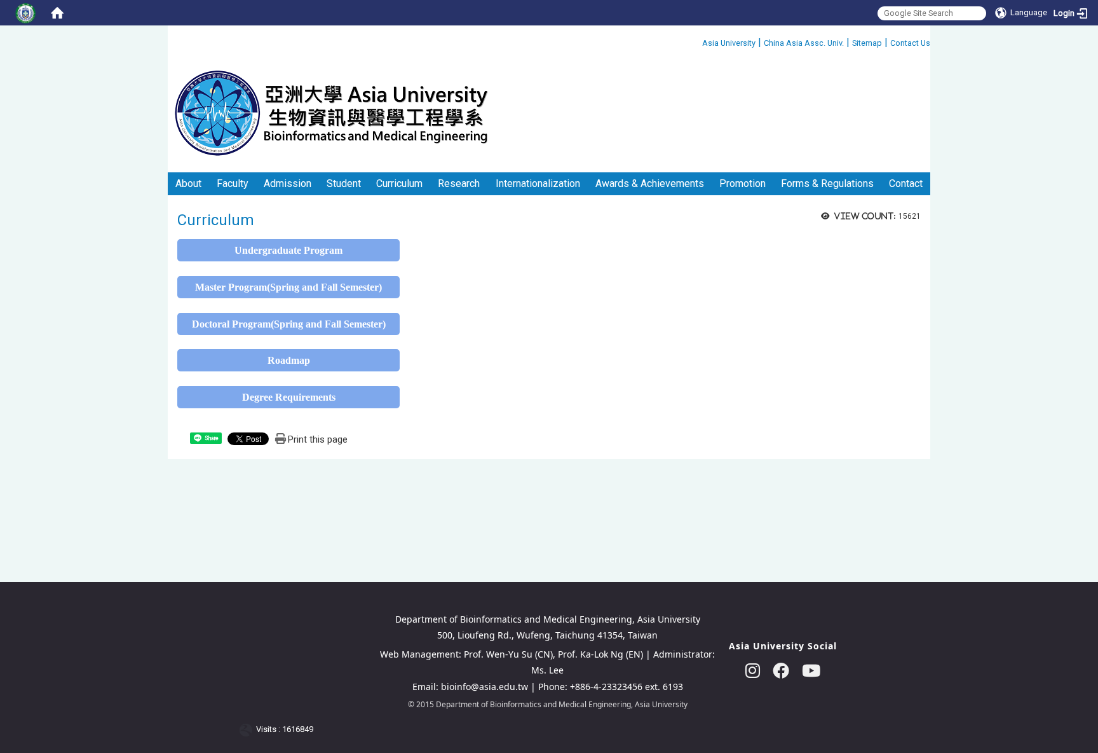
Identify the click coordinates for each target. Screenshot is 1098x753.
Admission (287, 183)
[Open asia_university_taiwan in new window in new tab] (752, 670)
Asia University (729, 43)
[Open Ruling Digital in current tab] (248, 730)
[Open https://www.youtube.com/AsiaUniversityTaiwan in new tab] (811, 670)
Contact (906, 183)
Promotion (742, 183)
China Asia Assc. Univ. (804, 43)
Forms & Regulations (827, 183)
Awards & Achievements (649, 183)
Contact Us (910, 43)
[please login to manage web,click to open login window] (25, 12)
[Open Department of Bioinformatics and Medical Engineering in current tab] (331, 113)
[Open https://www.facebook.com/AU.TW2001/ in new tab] (781, 670)
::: (697, 41)
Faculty (232, 183)
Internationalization (538, 183)
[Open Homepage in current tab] (57, 12)
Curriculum (399, 183)
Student (344, 183)
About (188, 183)
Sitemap (867, 43)
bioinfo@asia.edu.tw (484, 686)
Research (459, 183)
